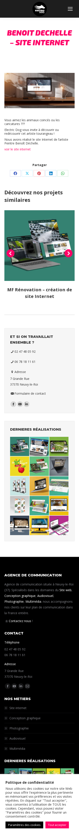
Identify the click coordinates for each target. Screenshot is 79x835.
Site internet (18, 708)
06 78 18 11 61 (25, 362)
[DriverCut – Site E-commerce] (39, 506)
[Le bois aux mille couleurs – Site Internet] (39, 486)
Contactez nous (20, 621)
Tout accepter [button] (57, 825)
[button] (10, 253)
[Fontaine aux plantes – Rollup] (20, 506)
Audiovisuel (45, 596)
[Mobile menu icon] (70, 8)
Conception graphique (20, 596)
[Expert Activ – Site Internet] (59, 525)
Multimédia (33, 601)
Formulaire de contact (30, 393)
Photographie (14, 601)
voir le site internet (17, 149)
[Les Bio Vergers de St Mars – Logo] (20, 466)
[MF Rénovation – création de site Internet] (20, 446)
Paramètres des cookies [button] (24, 825)
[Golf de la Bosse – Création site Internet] (59, 446)
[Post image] (39, 245)
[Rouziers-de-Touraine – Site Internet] (59, 486)
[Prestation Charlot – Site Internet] (20, 525)
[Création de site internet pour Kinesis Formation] (39, 446)
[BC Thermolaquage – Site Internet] (59, 466)
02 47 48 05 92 (25, 351)
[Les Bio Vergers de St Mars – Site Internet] (39, 466)
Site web (65, 590)
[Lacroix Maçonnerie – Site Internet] (59, 506)
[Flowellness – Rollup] (20, 486)
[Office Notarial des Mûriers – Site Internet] (39, 525)
